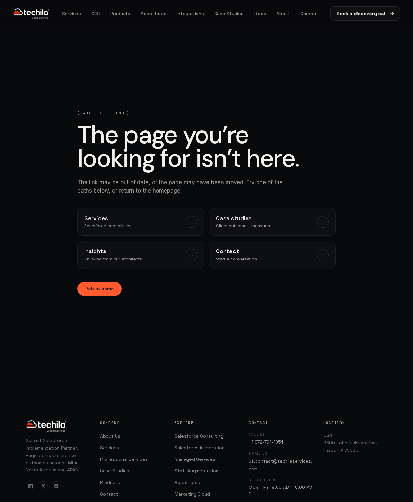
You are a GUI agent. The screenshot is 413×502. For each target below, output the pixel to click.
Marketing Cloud (192, 494)
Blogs (260, 13)
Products (120, 13)
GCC (95, 13)
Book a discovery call (362, 13)
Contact (109, 494)
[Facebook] (56, 485)
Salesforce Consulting (199, 436)
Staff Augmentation (196, 471)
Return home (99, 288)
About (283, 13)
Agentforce (153, 13)
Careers (308, 13)
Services (71, 13)
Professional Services (124, 459)
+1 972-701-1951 (266, 442)
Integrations (190, 13)
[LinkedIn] (30, 485)
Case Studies (229, 13)
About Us (110, 436)
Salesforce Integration (200, 447)
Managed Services (195, 459)
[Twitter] (43, 485)
